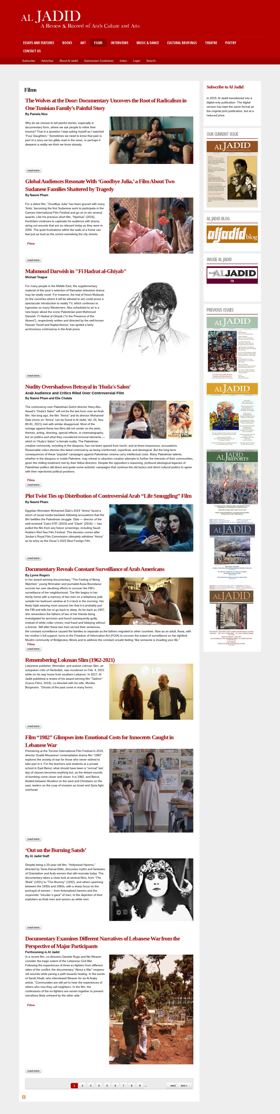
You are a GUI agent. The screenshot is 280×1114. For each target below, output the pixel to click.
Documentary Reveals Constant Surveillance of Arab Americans (94, 569)
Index (123, 60)
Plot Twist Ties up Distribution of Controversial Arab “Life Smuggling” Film (108, 496)
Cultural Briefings (182, 42)
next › (174, 1085)
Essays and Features (38, 42)
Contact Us (32, 50)
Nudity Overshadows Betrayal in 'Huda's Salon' (78, 386)
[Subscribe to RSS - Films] (23, 1096)
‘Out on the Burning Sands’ (55, 850)
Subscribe (28, 60)
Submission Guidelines (99, 60)
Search (151, 60)
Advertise (47, 60)
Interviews (119, 42)
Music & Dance (148, 42)
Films (98, 42)
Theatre (211, 42)
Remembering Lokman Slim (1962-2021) (70, 660)
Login (136, 60)
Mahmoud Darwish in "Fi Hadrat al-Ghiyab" (75, 271)
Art (83, 42)
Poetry (230, 42)
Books (67, 42)
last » (184, 1085)
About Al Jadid (68, 60)
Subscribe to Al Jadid (225, 86)
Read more (34, 170)
